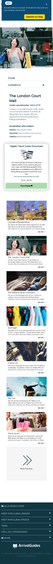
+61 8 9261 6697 (24, 136)
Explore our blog (34, 17)
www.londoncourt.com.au (29, 133)
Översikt (11, 78)
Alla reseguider (14, 506)
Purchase (25, 185)
